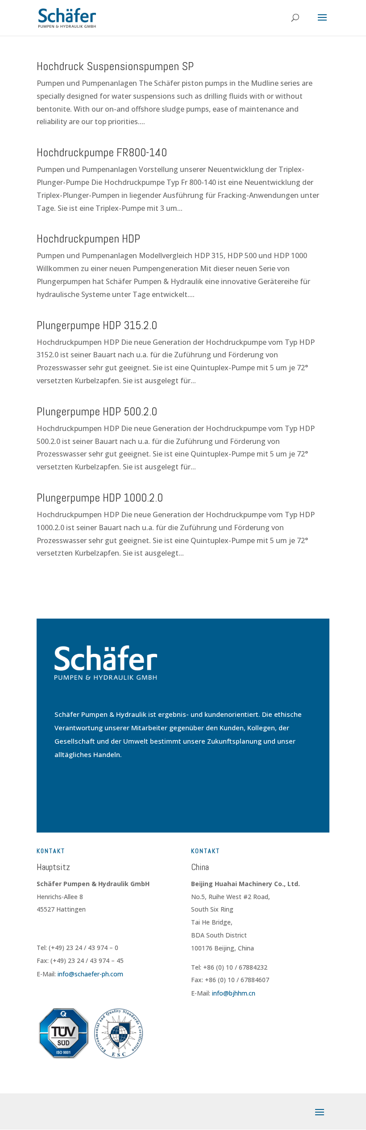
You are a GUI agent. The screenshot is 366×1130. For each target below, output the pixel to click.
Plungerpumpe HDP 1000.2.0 (100, 497)
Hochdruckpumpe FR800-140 (102, 152)
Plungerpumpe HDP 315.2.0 (97, 325)
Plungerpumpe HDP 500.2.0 (97, 411)
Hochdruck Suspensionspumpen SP (115, 66)
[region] (116, 1043)
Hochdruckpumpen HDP (88, 238)
